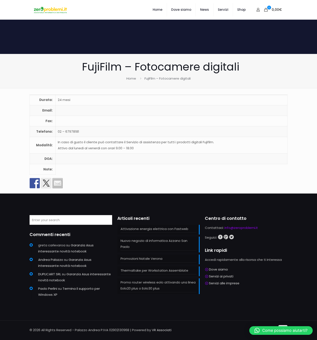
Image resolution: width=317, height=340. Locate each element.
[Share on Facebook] (35, 183)
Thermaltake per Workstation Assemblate (154, 270)
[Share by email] (57, 183)
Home (131, 78)
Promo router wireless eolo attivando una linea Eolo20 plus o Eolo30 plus (158, 285)
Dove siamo (218, 269)
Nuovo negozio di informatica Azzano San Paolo (154, 243)
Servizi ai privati (221, 276)
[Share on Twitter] (46, 183)
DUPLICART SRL (49, 274)
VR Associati (161, 330)
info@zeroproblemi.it (241, 227)
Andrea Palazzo (50, 259)
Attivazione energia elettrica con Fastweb (154, 229)
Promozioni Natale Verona (141, 258)
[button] (281, 330)
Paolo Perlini (47, 288)
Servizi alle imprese (224, 283)
